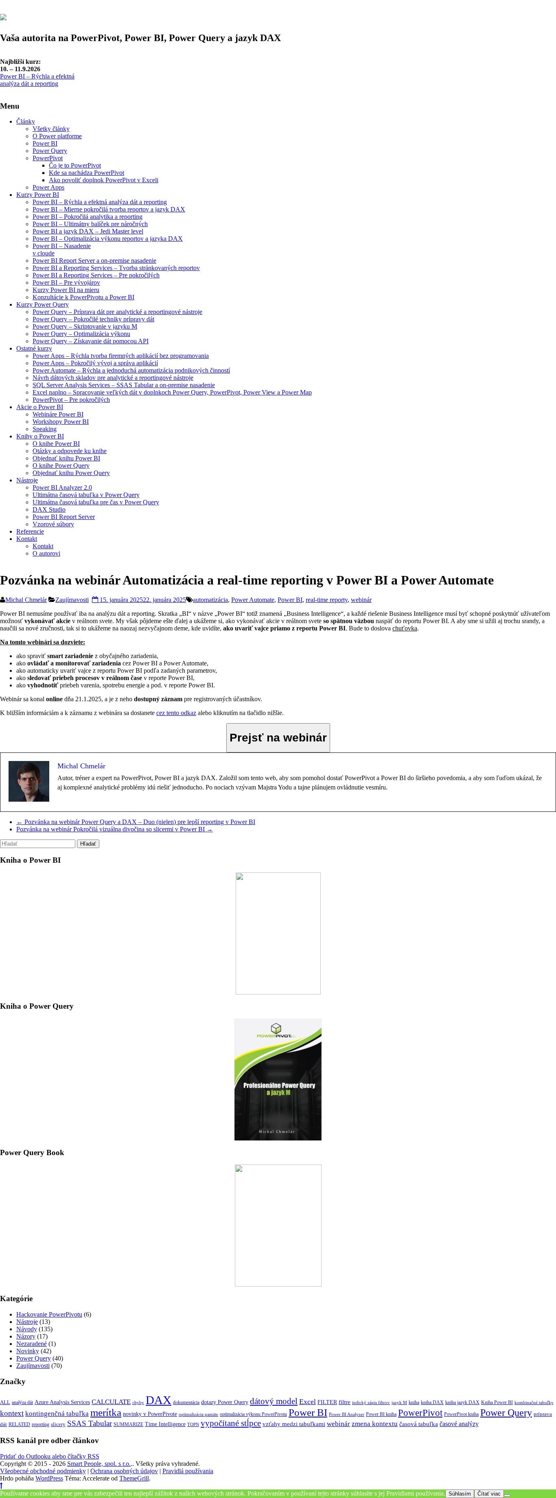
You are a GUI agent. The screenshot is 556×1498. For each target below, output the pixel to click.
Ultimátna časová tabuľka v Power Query (86, 494)
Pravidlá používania (187, 1470)
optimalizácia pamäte (198, 1414)
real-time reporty (327, 599)
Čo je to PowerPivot (75, 165)
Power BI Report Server (64, 516)
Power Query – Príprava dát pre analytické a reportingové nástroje (117, 311)
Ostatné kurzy (34, 348)
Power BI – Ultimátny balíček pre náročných (90, 223)
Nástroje (27, 480)
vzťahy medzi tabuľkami (294, 1423)
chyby (138, 1402)
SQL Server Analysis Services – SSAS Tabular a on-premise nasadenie (124, 385)
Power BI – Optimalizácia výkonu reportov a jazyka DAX (108, 238)
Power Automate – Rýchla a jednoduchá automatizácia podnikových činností (131, 370)
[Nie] (507, 1495)
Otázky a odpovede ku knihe (70, 450)
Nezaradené (31, 1343)
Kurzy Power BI (37, 194)
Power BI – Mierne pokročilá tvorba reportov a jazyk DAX (109, 209)
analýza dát (22, 1402)
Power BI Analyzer (346, 1414)
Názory (25, 1336)
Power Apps (48, 187)
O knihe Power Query (61, 465)
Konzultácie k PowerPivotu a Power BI (83, 297)
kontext (12, 1413)
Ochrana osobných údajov (124, 1470)
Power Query (50, 150)
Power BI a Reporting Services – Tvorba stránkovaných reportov (116, 267)
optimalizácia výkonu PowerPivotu (253, 1414)
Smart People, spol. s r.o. (99, 1463)
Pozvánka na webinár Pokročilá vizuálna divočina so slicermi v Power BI (114, 829)
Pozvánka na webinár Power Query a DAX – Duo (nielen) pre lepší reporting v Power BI (135, 821)
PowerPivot (48, 158)
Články (25, 121)
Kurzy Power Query (42, 304)
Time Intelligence (165, 1424)
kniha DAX (432, 1402)
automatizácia (210, 599)
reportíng (40, 1424)
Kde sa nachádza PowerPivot (86, 172)
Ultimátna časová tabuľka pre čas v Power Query (96, 502)
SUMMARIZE (128, 1424)
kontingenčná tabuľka (57, 1413)
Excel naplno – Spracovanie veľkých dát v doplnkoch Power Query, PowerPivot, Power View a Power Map (172, 392)
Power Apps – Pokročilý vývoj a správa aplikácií (95, 363)
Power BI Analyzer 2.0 (62, 487)
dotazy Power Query (224, 1402)
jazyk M (399, 1402)
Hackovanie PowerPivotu (49, 1314)
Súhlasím (460, 1494)
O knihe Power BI (56, 443)
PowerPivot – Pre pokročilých (71, 399)
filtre (344, 1401)
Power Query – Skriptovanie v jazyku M (85, 326)
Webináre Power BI (58, 414)
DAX (158, 1399)
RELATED (19, 1424)
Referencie (30, 531)
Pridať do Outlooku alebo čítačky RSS (49, 1456)
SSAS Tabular (89, 1423)
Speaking (45, 428)
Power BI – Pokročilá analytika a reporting (87, 216)
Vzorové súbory (53, 524)
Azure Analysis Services (62, 1402)
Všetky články (51, 128)
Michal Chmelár (26, 599)
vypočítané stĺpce (231, 1423)
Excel (307, 1402)
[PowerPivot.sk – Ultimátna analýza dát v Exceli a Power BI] (3, 16)
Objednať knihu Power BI (66, 458)
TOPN (193, 1424)
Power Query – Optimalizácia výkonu (81, 333)
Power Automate (252, 599)
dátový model (274, 1401)
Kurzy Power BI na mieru (66, 289)
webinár (361, 599)
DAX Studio (49, 509)
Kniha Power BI (497, 1402)
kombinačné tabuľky (534, 1402)
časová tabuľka (418, 1423)
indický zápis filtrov (371, 1402)
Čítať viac (489, 1494)
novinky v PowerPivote (150, 1414)
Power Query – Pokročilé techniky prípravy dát (93, 319)
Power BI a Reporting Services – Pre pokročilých (96, 275)
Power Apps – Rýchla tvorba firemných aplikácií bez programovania (121, 355)
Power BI (45, 143)
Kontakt (26, 538)
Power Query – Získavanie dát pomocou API (91, 341)
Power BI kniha (381, 1414)
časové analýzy (459, 1423)
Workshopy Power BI (61, 421)
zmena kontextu (375, 1424)
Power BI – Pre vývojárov (66, 282)
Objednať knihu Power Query (71, 472)
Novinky (27, 1351)
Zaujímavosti (72, 599)
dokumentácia (186, 1402)
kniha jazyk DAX (462, 1402)
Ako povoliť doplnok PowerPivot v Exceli (103, 180)
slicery (58, 1424)
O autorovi (46, 553)
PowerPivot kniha (461, 1414)
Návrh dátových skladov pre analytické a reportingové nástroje (113, 377)
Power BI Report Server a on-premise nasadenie (94, 260)
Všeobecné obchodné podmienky (43, 1470)
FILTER (327, 1402)
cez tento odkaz (176, 712)
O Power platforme (57, 136)
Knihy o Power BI (40, 436)
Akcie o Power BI (39, 406)
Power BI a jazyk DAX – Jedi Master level (88, 231)
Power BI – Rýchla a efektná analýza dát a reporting (37, 80)
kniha (414, 1402)
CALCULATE (111, 1402)
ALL (5, 1402)
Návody (26, 1329)
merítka (105, 1412)
